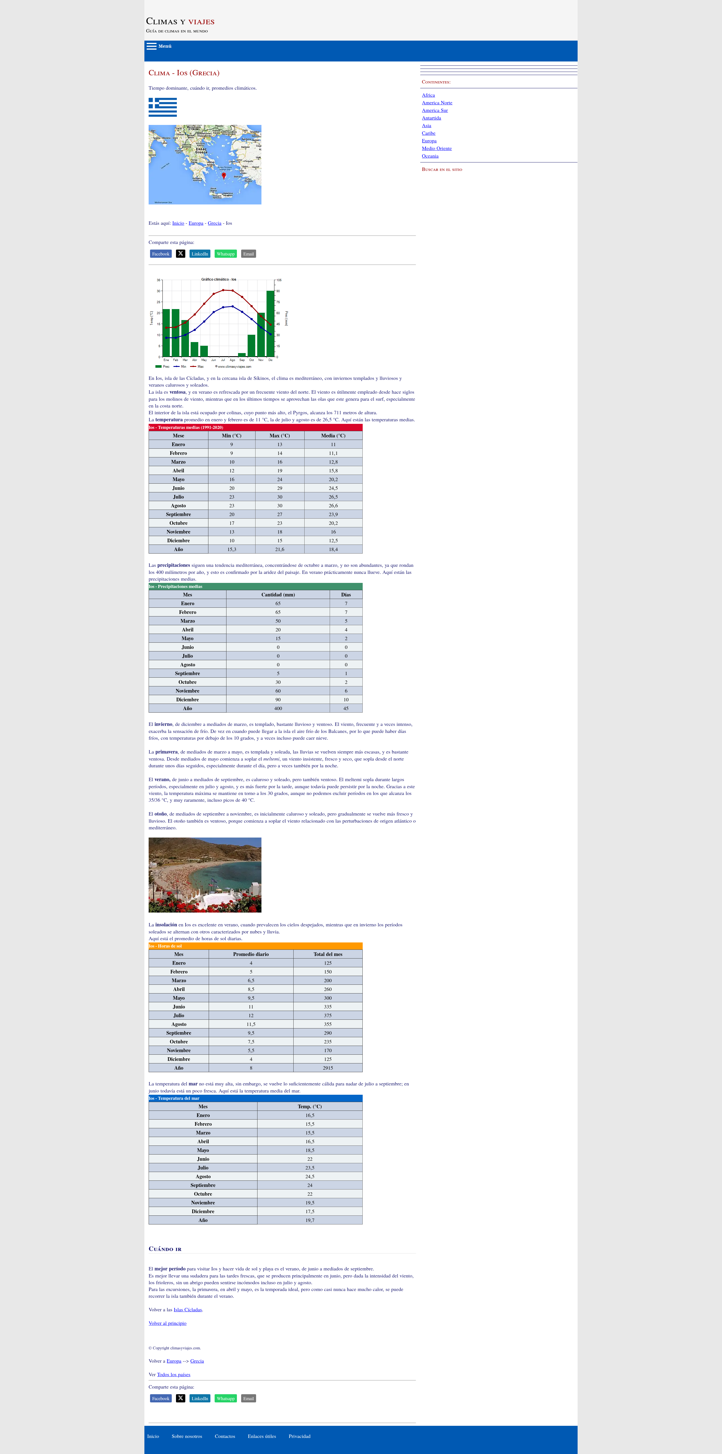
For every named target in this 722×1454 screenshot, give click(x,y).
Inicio (178, 222)
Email (248, 254)
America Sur (435, 110)
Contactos (225, 1436)
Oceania (430, 155)
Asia (426, 125)
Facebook (161, 254)
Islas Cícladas (188, 1309)
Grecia (214, 222)
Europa (196, 222)
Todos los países (173, 1374)
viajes (180, 20)
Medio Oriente (437, 148)
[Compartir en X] (180, 254)
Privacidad (300, 1436)
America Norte (437, 102)
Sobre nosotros (187, 1436)
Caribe (428, 132)
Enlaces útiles (262, 1436)
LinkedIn (200, 254)
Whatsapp (226, 254)
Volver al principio (167, 1322)
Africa (428, 94)
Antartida (431, 117)
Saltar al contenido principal (173, 3)
